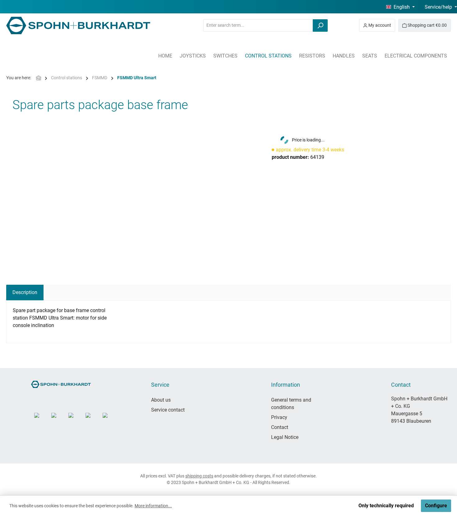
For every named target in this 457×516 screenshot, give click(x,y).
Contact (279, 427)
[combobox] (258, 25)
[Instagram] (41, 420)
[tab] (25, 292)
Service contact (168, 410)
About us (161, 400)
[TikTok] (75, 420)
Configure (436, 506)
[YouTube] (58, 420)
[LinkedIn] (92, 420)
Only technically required (386, 506)
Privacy (279, 417)
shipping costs (199, 475)
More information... (153, 505)
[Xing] (110, 420)
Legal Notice (284, 437)
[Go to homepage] (78, 25)
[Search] (320, 25)
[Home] (38, 78)
